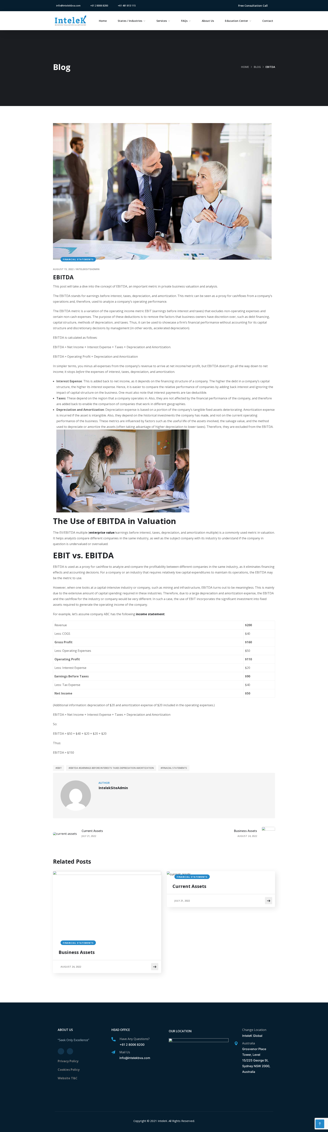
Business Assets (77, 952)
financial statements (78, 259)
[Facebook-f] (219, 6)
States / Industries (130, 21)
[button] (253, 5)
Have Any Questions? (135, 1039)
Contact (267, 21)
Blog (257, 67)
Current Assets (189, 886)
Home (103, 21)
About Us (208, 21)
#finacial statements (174, 768)
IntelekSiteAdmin (87, 269)
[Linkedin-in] (225, 6)
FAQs (184, 21)
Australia (248, 1043)
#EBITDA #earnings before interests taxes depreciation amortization (111, 768)
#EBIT (58, 768)
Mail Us (124, 1052)
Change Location (254, 1030)
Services (161, 21)
